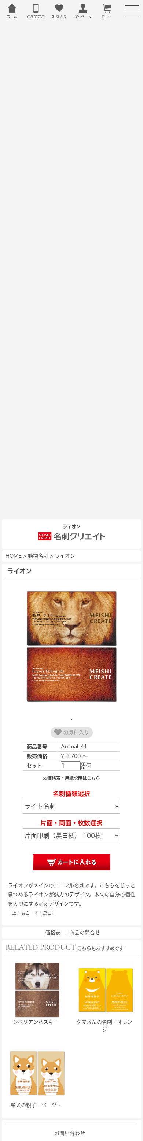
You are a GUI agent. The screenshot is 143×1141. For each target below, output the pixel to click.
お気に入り (75, 732)
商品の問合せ (84, 932)
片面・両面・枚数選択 (71, 823)
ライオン (65, 555)
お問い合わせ (69, 1133)
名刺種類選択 (71, 794)
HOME (14, 555)
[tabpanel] (71, 647)
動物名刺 (38, 555)
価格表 (52, 932)
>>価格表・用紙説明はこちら (71, 778)
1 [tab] (71, 719)
